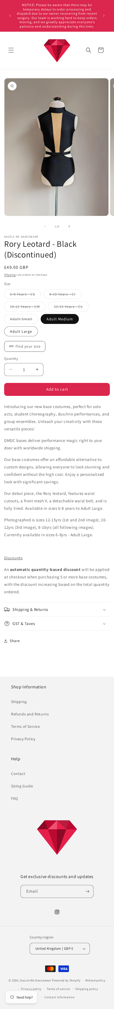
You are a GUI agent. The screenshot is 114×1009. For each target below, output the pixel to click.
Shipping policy (86, 989)
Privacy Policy (23, 738)
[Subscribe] (87, 891)
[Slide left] (45, 226)
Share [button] (15, 640)
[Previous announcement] (10, 16)
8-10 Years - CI (65, 295)
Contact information (59, 997)
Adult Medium (59, 318)
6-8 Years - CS (25, 295)
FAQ (14, 798)
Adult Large (21, 331)
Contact (18, 773)
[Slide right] (69, 226)
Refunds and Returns (30, 714)
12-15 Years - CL (71, 308)
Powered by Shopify (66, 980)
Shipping (10, 275)
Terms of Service (25, 726)
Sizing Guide (22, 785)
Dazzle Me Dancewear (35, 980)
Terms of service (58, 989)
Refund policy (95, 980)
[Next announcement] (104, 16)
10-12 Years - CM (28, 308)
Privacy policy (31, 989)
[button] (11, 50)
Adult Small (24, 320)
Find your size (28, 346)
